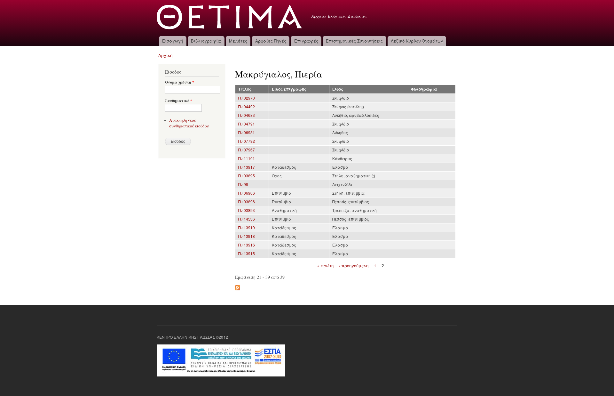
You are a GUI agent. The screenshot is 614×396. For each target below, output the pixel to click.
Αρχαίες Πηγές (270, 41)
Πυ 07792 (246, 141)
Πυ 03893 (246, 210)
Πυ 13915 (246, 253)
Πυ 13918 (246, 236)
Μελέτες (238, 41)
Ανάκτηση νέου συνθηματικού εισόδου (189, 123)
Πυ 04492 (246, 106)
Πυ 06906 (246, 193)
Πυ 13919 (246, 227)
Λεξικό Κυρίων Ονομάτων (417, 41)
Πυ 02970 (246, 98)
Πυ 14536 (246, 219)
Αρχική (165, 55)
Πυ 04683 (246, 115)
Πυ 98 (243, 184)
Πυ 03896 (246, 201)
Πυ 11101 (246, 158)
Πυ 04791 (246, 123)
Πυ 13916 (246, 244)
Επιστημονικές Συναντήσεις (354, 41)
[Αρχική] (230, 18)
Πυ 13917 (246, 167)
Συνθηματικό (178, 100)
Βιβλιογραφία (206, 41)
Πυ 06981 (246, 132)
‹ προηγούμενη (353, 265)
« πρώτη (325, 265)
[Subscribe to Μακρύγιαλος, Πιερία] (237, 286)
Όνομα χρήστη (179, 82)
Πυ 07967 (246, 149)
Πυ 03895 (246, 175)
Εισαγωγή (172, 41)
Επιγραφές (306, 41)
